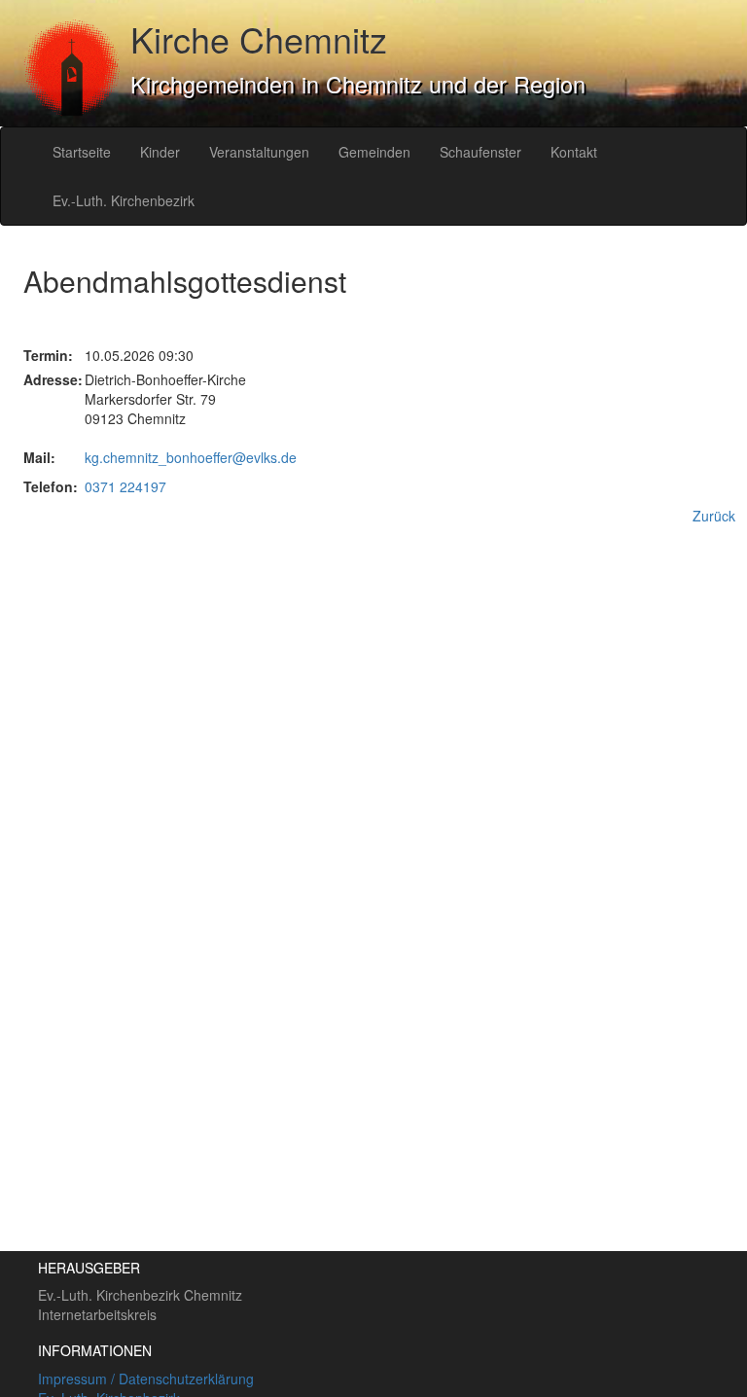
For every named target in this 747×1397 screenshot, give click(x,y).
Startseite (82, 151)
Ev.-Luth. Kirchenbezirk (124, 200)
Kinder (160, 151)
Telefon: (39, 486)
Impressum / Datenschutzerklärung (146, 1378)
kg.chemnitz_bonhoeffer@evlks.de (191, 457)
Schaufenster (480, 151)
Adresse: (39, 379)
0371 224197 (125, 486)
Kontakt (574, 151)
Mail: (39, 457)
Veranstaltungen (259, 151)
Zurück (714, 515)
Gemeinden (374, 151)
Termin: (39, 355)
